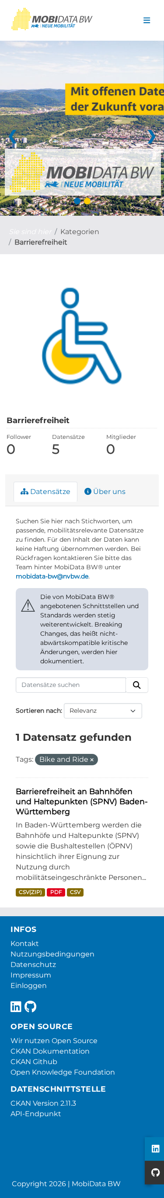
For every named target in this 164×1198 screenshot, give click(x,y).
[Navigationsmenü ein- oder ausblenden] (146, 20)
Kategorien (79, 232)
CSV (75, 892)
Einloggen (28, 985)
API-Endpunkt (35, 1114)
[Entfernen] (92, 760)
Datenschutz (33, 964)
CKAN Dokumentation (50, 1051)
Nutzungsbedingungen (52, 954)
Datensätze (49, 491)
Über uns (108, 491)
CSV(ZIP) (30, 892)
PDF (56, 892)
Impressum (30, 975)
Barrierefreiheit (40, 242)
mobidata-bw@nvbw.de (52, 576)
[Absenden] (137, 685)
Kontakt (24, 943)
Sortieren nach (38, 711)
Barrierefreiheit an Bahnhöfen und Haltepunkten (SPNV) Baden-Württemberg (82, 801)
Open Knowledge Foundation (62, 1072)
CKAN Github (33, 1062)
